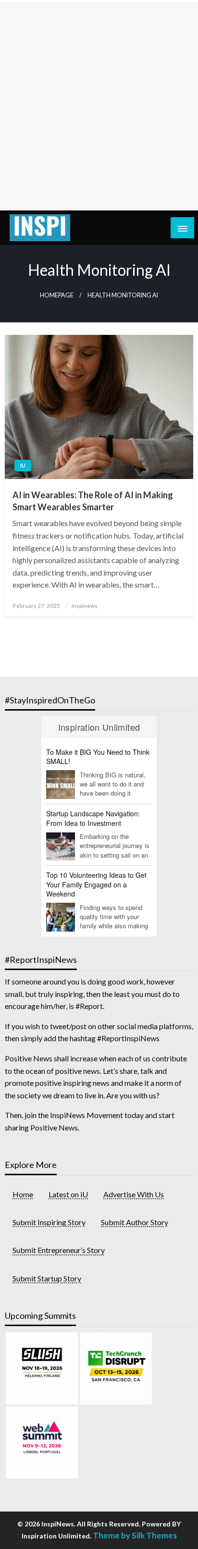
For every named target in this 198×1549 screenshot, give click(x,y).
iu (22, 465)
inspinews (85, 605)
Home (22, 1194)
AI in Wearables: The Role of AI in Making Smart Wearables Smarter (92, 501)
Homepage (57, 295)
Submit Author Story (134, 1222)
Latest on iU (68, 1194)
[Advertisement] (99, 107)
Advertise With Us (133, 1194)
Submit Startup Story (46, 1278)
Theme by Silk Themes (135, 1535)
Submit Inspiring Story (49, 1222)
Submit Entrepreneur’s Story (58, 1249)
